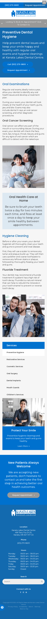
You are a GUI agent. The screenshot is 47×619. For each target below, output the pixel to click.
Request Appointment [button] (35, 5)
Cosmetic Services (15, 366)
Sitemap (37, 606)
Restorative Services (16, 359)
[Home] (23, 13)
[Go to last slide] (2, 23)
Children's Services (15, 395)
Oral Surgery (12, 373)
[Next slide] (45, 23)
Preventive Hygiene (15, 352)
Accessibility (23, 606)
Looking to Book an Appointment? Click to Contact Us (23, 23)
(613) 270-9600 (12, 5)
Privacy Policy (13, 606)
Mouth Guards (13, 387)
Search (31, 606)
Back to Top (24, 609)
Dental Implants (14, 380)
